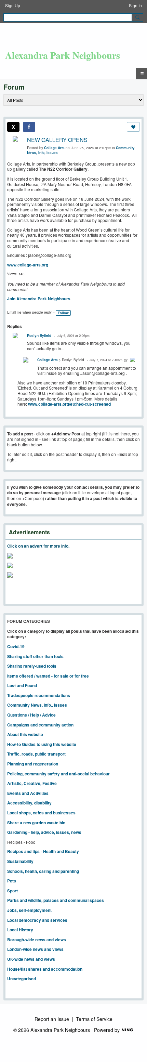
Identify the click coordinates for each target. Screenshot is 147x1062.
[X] (13, 127)
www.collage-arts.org (27, 265)
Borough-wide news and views (36, 939)
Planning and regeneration (32, 764)
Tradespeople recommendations (38, 695)
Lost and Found (22, 685)
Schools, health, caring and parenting (43, 871)
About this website (25, 734)
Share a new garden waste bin (36, 823)
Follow (63, 313)
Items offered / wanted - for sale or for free (48, 676)
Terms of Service (94, 1018)
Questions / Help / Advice (31, 715)
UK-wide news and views (31, 959)
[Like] (133, 127)
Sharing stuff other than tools (35, 656)
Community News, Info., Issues (37, 705)
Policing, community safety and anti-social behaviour (58, 774)
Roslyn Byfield (39, 335)
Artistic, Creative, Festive (32, 783)
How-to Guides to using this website (41, 744)
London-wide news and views (35, 949)
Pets (11, 881)
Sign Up (12, 5)
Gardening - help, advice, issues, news (44, 832)
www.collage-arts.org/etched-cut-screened (69, 404)
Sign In (135, 5)
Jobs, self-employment (29, 910)
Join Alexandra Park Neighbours (38, 299)
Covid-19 (16, 646)
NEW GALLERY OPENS (57, 140)
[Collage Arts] (132, 360)
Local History (20, 930)
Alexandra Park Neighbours (62, 55)
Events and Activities (28, 793)
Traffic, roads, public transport (36, 754)
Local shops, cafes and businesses (41, 813)
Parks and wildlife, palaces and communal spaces (55, 900)
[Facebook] (29, 127)
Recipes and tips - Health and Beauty (43, 851)
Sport (12, 891)
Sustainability (20, 861)
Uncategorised (21, 978)
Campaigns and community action (40, 725)
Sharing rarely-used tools (31, 666)
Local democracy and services (37, 920)
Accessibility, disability (29, 803)
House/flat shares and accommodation (44, 969)
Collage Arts (54, 147)
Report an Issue (52, 1018)
